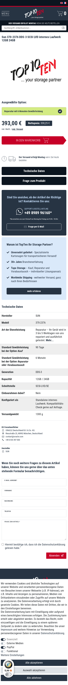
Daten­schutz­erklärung (52, 633)
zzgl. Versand (17, 129)
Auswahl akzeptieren (34, 670)
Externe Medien (15, 643)
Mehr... (50, 340)
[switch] (8, 674)
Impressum (7, 629)
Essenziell (12, 639)
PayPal (10, 647)
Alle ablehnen (34, 677)
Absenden (54, 555)
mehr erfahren (34, 291)
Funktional (12, 651)
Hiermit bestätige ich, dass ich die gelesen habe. (35, 546)
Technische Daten (34, 171)
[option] (34, 267)
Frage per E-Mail (36, 226)
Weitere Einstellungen (12, 655)
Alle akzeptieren (34, 662)
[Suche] (63, 28)
